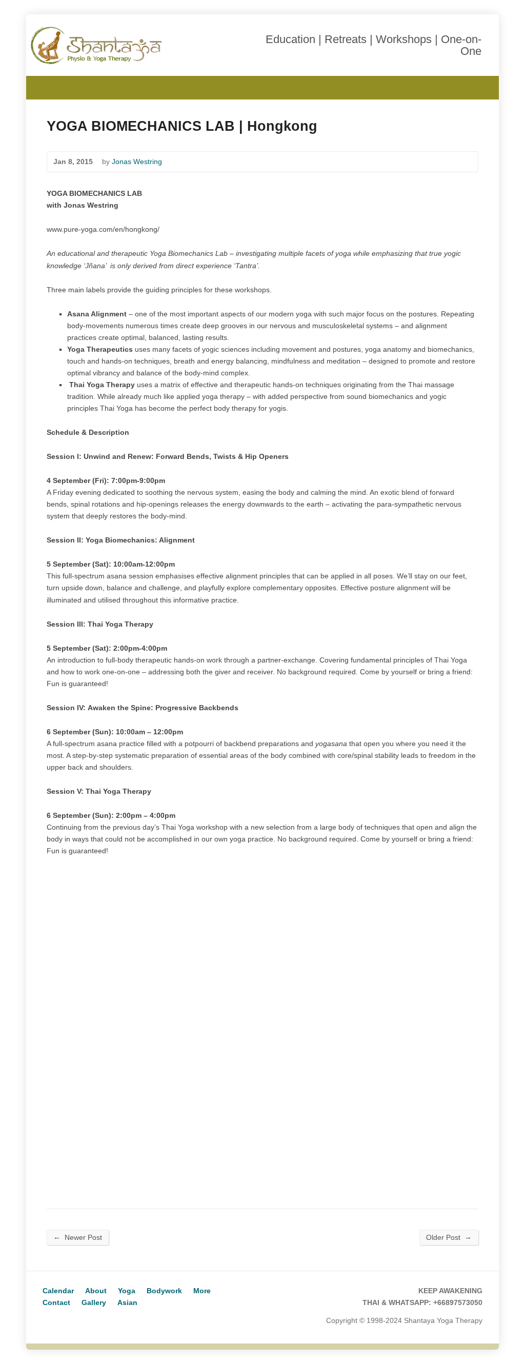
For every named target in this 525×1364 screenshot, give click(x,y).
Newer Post (77, 1237)
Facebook (477, 86)
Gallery (94, 1302)
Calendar (58, 1291)
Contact (56, 1302)
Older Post (449, 1237)
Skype (65, 1321)
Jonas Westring (137, 161)
